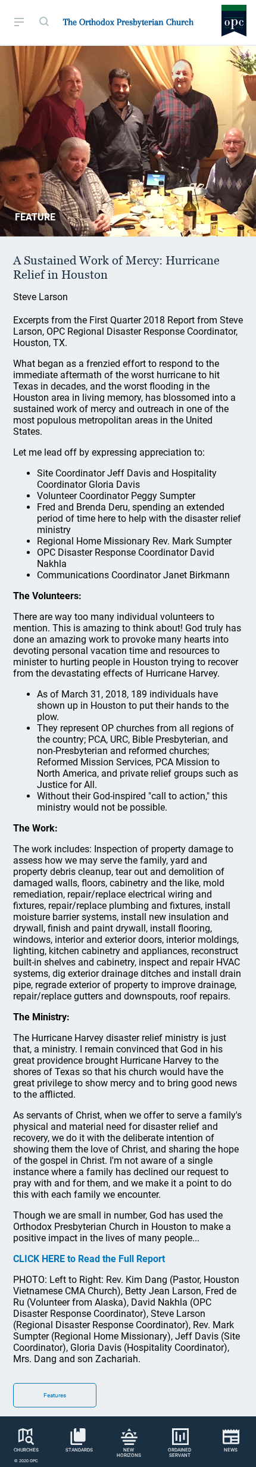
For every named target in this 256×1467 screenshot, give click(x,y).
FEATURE (35, 217)
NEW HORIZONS (129, 1452)
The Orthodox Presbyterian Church (128, 22)
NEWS (231, 1450)
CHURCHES (26, 1450)
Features (54, 1395)
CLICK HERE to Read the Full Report (89, 1258)
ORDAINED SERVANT (179, 1452)
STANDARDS (79, 1450)
